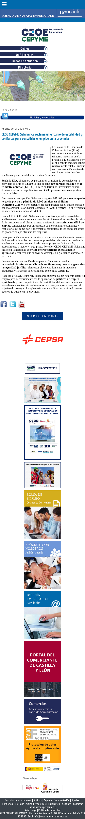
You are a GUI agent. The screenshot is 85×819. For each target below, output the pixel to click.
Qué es (24, 48)
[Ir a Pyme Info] (70, 15)
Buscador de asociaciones (18, 800)
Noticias (38, 800)
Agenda (48, 800)
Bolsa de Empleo (23, 804)
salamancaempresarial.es (43, 807)
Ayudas (75, 800)
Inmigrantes (54, 804)
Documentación (61, 800)
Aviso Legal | (31, 810)
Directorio (24, 67)
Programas (40, 804)
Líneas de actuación (25, 61)
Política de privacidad (49, 810)
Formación (7, 804)
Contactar (78, 804)
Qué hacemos (24, 55)
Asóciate (66, 804)
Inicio (5, 110)
